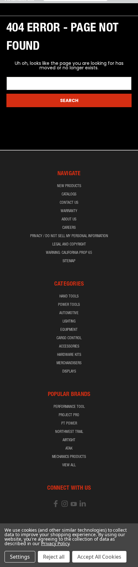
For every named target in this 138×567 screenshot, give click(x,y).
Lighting (69, 321)
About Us (69, 219)
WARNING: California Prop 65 (69, 253)
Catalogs (69, 194)
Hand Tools (69, 296)
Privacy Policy (55, 543)
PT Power (69, 423)
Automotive (69, 313)
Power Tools (69, 305)
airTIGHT (69, 440)
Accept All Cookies (99, 556)
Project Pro (69, 415)
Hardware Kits (69, 355)
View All (69, 465)
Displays (69, 372)
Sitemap (69, 261)
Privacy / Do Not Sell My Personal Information (69, 236)
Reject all (54, 556)
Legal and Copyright (69, 244)
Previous (9, 560)
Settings (20, 556)
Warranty (69, 211)
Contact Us (69, 203)
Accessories (69, 346)
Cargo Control (69, 338)
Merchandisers (69, 363)
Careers (69, 228)
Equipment (69, 330)
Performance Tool (69, 407)
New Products (69, 186)
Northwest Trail (69, 432)
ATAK (69, 449)
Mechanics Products (69, 457)
